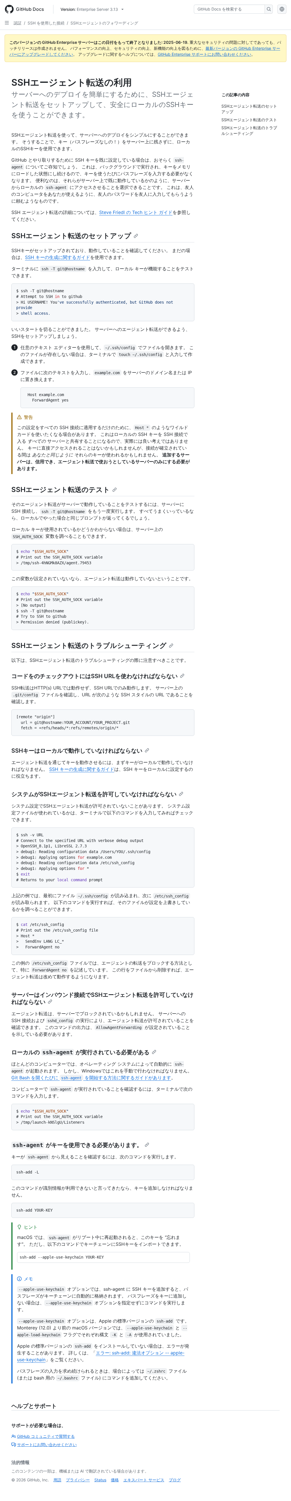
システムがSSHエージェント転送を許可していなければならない (93, 794)
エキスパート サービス (143, 1479)
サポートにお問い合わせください (47, 1444)
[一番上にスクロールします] (278, 1488)
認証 (18, 22)
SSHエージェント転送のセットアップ (71, 236)
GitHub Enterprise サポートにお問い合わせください (204, 54)
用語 (57, 1479)
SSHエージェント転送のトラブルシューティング (89, 645)
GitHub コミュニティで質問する (46, 1436)
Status (100, 1479)
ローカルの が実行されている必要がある (80, 1052)
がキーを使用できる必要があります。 (77, 1145)
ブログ (175, 1479)
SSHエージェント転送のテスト (60, 489)
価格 (115, 1479)
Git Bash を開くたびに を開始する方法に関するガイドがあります (91, 1077)
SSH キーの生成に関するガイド (57, 257)
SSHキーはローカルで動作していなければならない (76, 750)
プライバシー (78, 1479)
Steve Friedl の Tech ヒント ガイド (135, 212)
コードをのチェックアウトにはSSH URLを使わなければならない (94, 676)
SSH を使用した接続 (46, 22)
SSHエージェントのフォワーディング (104, 22)
